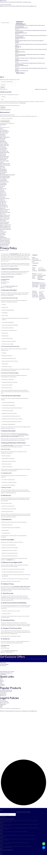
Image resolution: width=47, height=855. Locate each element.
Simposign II (17, 41)
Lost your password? (43, 89)
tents (33, 261)
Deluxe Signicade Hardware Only (21, 32)
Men (20, 23)
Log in (1, 109)
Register (37, 89)
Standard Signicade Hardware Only (21, 27)
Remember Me (4, 89)
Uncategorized (35, 263)
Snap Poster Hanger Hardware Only (21, 60)
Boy (21, 23)
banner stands (35, 258)
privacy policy (23, 102)
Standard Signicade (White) (20, 51)
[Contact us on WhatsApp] (43, 843)
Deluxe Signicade (18, 46)
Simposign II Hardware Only (20, 37)
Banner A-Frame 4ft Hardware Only (21, 70)
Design (17, 23)
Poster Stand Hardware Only (20, 55)
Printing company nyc (36, 260)
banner (33, 257)
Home (1, 250)
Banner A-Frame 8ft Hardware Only (21, 65)
